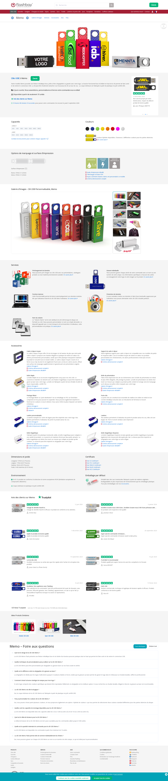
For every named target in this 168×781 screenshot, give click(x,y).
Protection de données (46, 761)
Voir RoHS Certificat (93, 467)
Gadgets (27, 12)
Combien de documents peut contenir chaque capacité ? (29, 139)
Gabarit (30, 410)
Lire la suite (136, 110)
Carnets (52, 12)
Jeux (83, 12)
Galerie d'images (37, 18)
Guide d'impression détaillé (95, 172)
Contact (147, 12)
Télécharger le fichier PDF (95, 174)
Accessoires (55, 18)
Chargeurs (13, 757)
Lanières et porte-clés (74, 12)
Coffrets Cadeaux (107, 12)
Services (46, 18)
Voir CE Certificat (92, 461)
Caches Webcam (15, 759)
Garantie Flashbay (75, 759)
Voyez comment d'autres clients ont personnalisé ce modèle (106, 177)
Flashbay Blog (135, 752)
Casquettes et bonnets (17, 763)
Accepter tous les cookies (102, 778)
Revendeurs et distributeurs (77, 761)
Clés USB (13, 12)
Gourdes (20, 12)
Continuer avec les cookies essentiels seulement (73, 778)
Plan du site (73, 763)
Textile (63, 12)
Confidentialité (104, 759)
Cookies (102, 754)
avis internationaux (58, 608)
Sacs (58, 12)
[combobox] (81, 5)
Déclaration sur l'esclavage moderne (110, 757)
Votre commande (75, 752)
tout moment (118, 774)
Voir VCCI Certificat (93, 469)
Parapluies (89, 12)
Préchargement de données (48, 752)
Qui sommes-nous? (137, 12)
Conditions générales (106, 752)
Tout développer (140, 646)
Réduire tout (153, 646)
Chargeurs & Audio (37, 12)
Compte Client (74, 754)
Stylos (47, 12)
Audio (12, 765)
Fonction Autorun (45, 759)
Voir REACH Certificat (93, 465)
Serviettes (97, 12)
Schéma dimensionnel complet (96, 179)
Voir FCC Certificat (92, 463)
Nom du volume (44, 763)
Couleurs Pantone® (45, 754)
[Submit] (56, 5)
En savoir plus (102, 140)
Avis (62, 18)
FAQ (67, 18)
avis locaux (39, 608)
